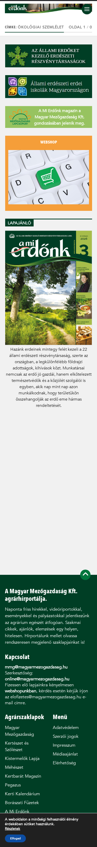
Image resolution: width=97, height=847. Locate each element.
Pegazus (13, 785)
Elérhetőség (64, 763)
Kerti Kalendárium (22, 794)
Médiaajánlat (65, 754)
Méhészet (14, 767)
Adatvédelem (66, 728)
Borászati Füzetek (22, 803)
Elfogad (15, 838)
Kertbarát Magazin (23, 776)
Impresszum (64, 745)
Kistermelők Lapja (22, 758)
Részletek (12, 828)
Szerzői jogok (65, 736)
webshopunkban (20, 691)
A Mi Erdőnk (17, 812)
